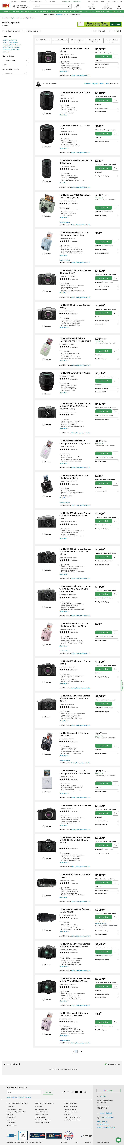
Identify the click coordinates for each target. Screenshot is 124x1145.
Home (3, 18)
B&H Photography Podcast (72, 1120)
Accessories (6, 52)
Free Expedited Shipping (106, 1127)
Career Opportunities (42, 1123)
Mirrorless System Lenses (11, 49)
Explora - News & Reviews (72, 1117)
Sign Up (48, 1092)
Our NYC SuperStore (41, 1109)
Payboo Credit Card (41, 1114)
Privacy (76, 1142)
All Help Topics (12, 1125)
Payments (10, 1114)
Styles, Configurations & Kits (80, 75)
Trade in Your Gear (107, 1117)
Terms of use (63, 1142)
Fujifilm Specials (30, 18)
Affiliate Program (40, 1117)
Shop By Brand (11, 1123)
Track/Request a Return (14, 1109)
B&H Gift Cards (102, 1124)
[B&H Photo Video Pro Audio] (6, 6)
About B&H (38, 1106)
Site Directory (11, 1120)
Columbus (59, 14)
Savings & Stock (14, 31)
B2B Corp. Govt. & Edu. (71, 1112)
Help (109, 1)
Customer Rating (32, 31)
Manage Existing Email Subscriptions (19, 1097)
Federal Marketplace (70, 1106)
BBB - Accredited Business (11, 1135)
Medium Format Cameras (11, 47)
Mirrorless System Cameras (12, 45)
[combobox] (104, 31)
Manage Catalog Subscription (16, 1112)
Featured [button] (102, 31)
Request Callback (97, 83)
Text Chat (87, 83)
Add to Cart (103, 56)
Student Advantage (70, 1109)
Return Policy (11, 1106)
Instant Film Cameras (10, 40)
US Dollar (110, 1091)
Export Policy (88, 1142)
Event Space (67, 1114)
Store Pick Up (102, 1122)
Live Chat (115, 1)
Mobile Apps (87, 1136)
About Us (103, 1)
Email (107, 83)
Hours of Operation (41, 1112)
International (11, 1117)
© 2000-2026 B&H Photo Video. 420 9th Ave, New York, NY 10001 (24, 1142)
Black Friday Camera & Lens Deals (15, 18)
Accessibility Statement (103, 1142)
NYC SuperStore (94, 1)
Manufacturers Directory (43, 1120)
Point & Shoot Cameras (10, 43)
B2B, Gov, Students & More (18, 1)
